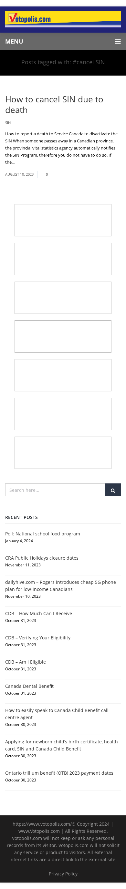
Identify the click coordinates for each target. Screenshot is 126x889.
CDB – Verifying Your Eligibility (37, 638)
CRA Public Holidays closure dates (42, 558)
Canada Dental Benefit (29, 686)
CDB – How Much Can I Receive (38, 613)
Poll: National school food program (42, 534)
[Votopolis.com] (63, 19)
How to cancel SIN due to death (54, 104)
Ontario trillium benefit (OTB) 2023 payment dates (59, 773)
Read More (26, 162)
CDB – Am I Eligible (25, 662)
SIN (8, 122)
